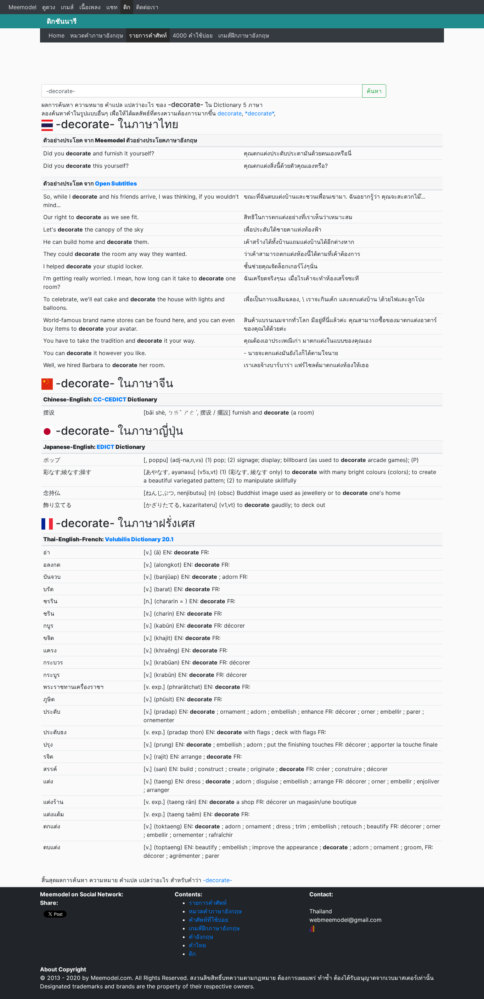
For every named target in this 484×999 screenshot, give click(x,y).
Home (56, 35)
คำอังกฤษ (201, 936)
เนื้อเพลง (90, 7)
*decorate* (259, 113)
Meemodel (22, 7)
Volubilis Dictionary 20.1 (139, 539)
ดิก (126, 7)
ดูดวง (48, 7)
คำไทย (197, 945)
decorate (230, 113)
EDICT (105, 446)
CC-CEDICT (109, 399)
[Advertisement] (242, 62)
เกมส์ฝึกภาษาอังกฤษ (243, 35)
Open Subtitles (116, 183)
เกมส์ (67, 7)
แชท (112, 7)
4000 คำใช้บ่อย (193, 35)
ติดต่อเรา (147, 7)
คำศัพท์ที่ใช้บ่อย (208, 919)
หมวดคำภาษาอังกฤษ (96, 35)
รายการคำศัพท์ (148, 35)
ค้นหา (374, 91)
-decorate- (217, 880)
